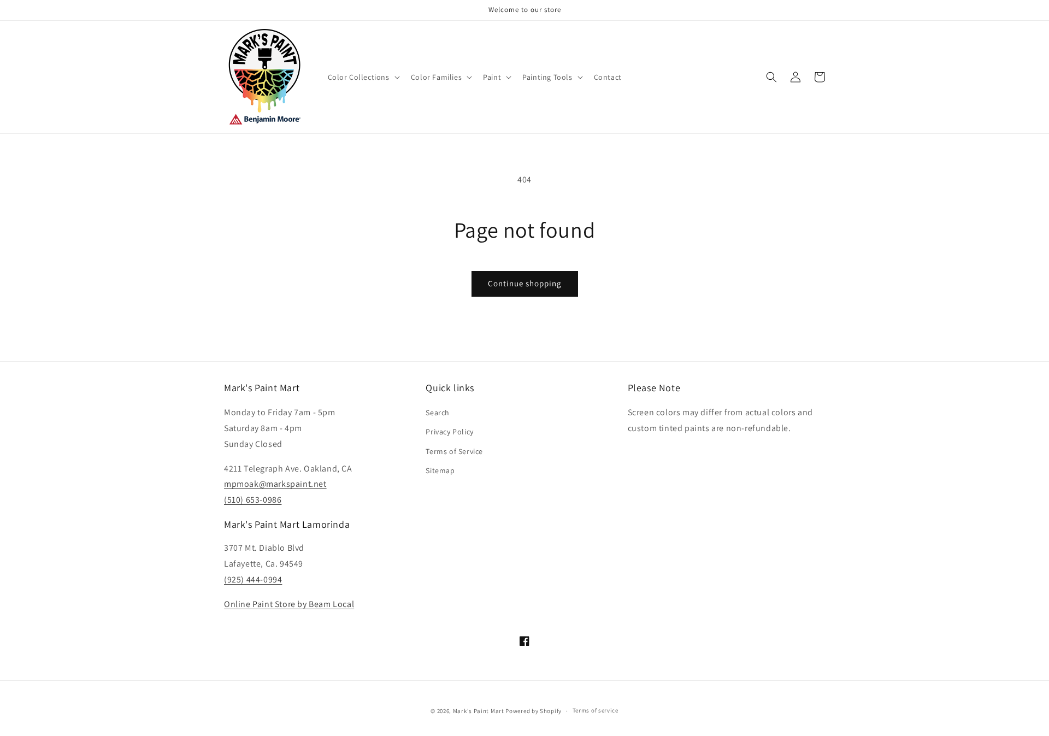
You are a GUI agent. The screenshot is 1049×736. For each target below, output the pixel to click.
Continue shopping (525, 283)
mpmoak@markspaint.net (275, 484)
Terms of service (595, 710)
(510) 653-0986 (252, 499)
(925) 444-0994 (253, 579)
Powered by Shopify (533, 711)
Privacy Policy (449, 432)
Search (438, 412)
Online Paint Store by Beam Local (289, 604)
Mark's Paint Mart (478, 711)
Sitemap (440, 470)
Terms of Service (454, 451)
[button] (362, 77)
